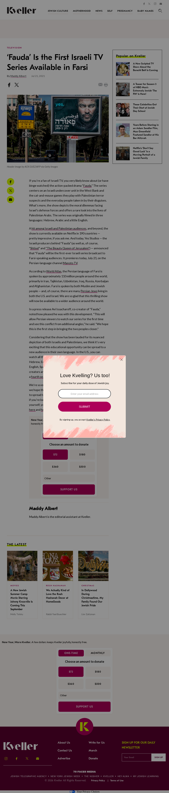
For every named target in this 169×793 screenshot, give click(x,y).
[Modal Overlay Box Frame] (84, 396)
